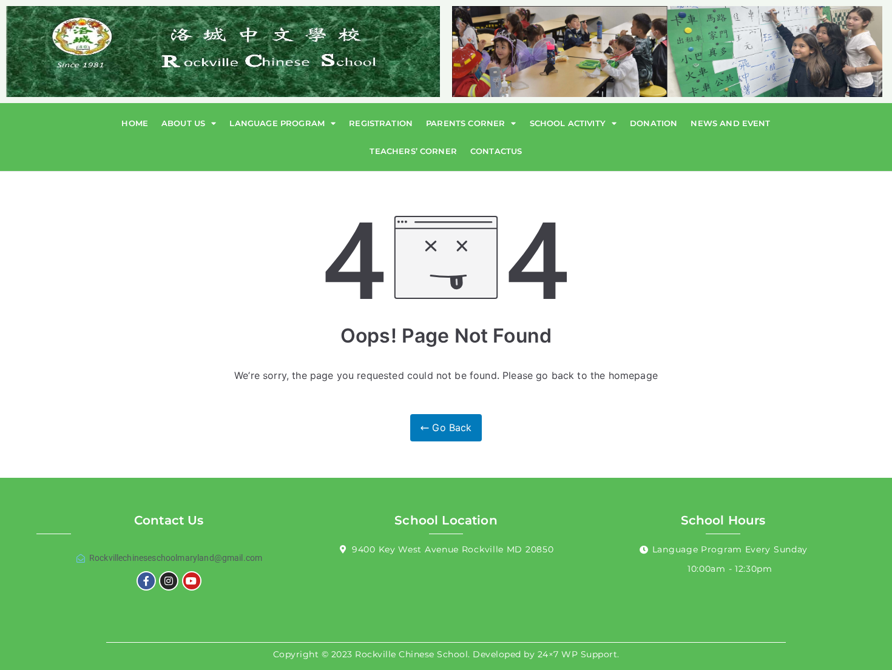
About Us (183, 123)
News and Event (730, 123)
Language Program (277, 123)
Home (134, 123)
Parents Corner (465, 123)
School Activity (568, 123)
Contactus (496, 151)
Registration (381, 123)
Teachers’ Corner (413, 151)
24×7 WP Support (578, 654)
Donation (653, 123)
